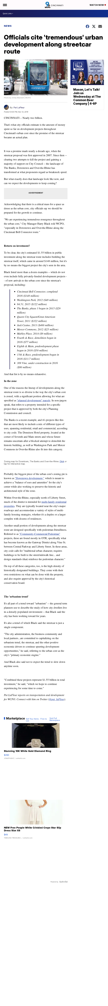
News (8, 26)
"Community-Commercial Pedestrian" (39, 534)
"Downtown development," (29, 478)
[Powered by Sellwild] (63, 882)
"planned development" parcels (33, 400)
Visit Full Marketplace (55, 719)
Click (62, 461)
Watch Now (97, 5)
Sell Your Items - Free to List (36, 720)
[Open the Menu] (4, 5)
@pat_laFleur (56, 699)
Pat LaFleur (19, 107)
